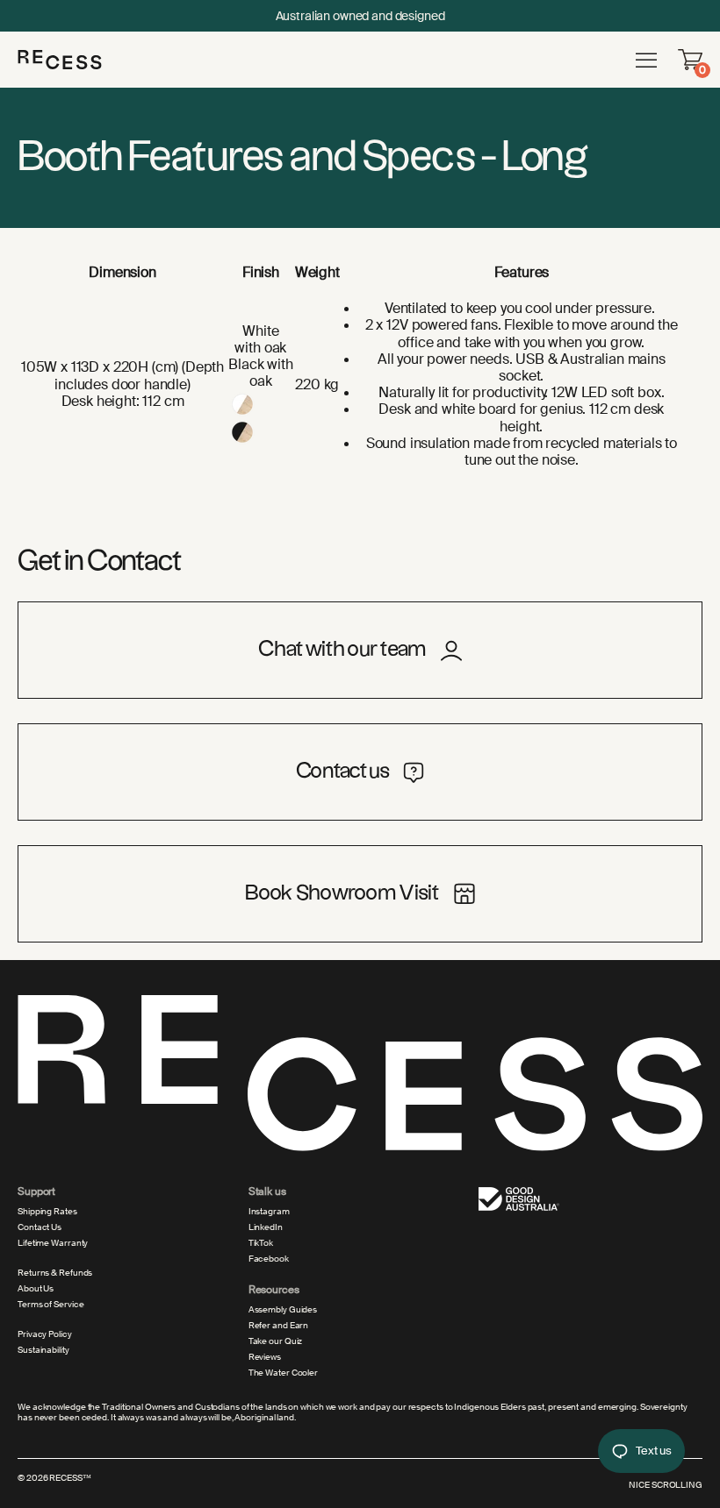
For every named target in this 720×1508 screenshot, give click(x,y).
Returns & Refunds (55, 1273)
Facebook (268, 1259)
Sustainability (43, 1350)
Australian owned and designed (360, 16)
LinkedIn (265, 1227)
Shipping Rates (47, 1211)
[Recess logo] (60, 59)
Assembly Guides (283, 1309)
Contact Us (39, 1227)
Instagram (269, 1211)
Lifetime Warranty (53, 1243)
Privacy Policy (45, 1334)
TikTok (260, 1243)
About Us (36, 1288)
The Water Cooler (283, 1373)
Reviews (264, 1357)
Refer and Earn (278, 1325)
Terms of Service (50, 1304)
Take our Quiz (275, 1341)
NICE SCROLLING (665, 1484)
